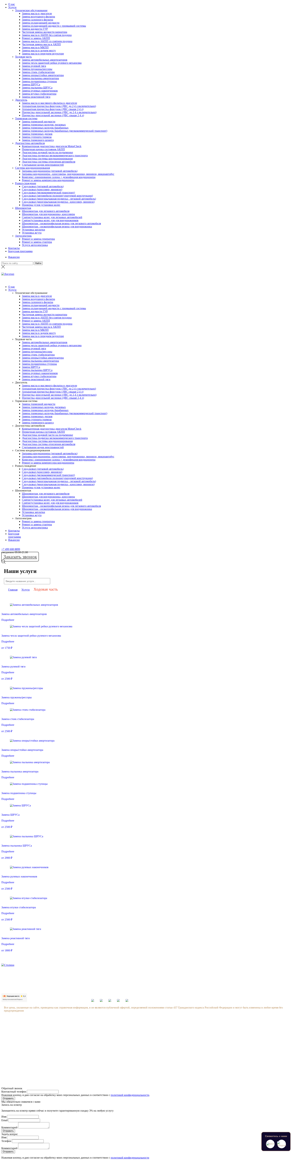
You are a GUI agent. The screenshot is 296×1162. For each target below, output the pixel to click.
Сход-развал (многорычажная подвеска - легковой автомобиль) (59, 198)
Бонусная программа (20, 251)
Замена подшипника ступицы (39, 81)
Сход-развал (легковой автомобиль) (43, 186)
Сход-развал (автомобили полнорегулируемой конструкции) (57, 195)
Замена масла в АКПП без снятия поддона (47, 35)
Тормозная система (26, 118)
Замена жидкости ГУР (35, 28)
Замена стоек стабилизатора (38, 72)
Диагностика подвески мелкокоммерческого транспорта (55, 155)
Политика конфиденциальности (55, 1061)
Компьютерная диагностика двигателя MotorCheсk (51, 146)
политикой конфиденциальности (130, 1095)
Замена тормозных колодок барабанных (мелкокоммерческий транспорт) (64, 130)
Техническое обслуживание (31, 10)
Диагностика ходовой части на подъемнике (47, 152)
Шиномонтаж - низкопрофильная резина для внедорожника (57, 226)
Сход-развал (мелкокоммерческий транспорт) (48, 192)
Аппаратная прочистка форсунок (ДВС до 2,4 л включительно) (59, 106)
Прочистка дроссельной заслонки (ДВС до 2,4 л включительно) (59, 112)
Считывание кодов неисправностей (43, 164)
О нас (11, 4)
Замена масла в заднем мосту (39, 50)
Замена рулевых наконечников (40, 90)
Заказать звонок (20, 556)
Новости (41, 1041)
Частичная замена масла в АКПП (41, 44)
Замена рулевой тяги (34, 65)
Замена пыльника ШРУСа (37, 87)
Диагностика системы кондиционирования (47, 158)
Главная (12, 589)
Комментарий (9, 1127)
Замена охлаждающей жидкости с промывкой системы (54, 25)
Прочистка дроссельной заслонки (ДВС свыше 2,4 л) (53, 115)
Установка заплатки (33, 229)
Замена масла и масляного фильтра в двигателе (49, 103)
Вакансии (14, 257)
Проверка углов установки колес (41, 204)
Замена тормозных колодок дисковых (44, 124)
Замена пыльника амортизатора (40, 78)
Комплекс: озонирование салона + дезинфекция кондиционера (58, 177)
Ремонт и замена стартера (37, 241)
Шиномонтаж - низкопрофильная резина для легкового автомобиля (61, 223)
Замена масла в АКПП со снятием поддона (47, 41)
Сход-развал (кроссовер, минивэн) (42, 189)
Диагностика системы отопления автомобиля (48, 161)
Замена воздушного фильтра (38, 16)
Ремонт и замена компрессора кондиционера (48, 180)
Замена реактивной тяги (36, 96)
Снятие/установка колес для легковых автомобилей (52, 217)
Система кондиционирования (32, 167)
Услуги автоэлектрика (35, 245)
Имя (3, 1116)
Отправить (8, 1098)
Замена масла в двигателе (37, 13)
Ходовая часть (23, 56)
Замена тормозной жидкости (38, 121)
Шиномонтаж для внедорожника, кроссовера (48, 214)
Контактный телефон (13, 1091)
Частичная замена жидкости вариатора (44, 32)
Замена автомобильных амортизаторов (44, 59)
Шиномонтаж (23, 208)
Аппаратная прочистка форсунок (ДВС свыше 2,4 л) (52, 109)
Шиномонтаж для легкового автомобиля (45, 211)
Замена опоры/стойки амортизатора (43, 75)
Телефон (6, 1141)
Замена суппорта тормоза (37, 137)
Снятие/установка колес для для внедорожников (50, 220)
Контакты (14, 248)
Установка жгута (31, 232)
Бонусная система (46, 1035)
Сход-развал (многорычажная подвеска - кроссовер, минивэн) (58, 201)
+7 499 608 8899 (10, 549)
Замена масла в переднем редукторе (43, 53)
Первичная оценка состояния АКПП (43, 149)
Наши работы (44, 1054)
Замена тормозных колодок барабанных (45, 127)
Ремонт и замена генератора (38, 238)
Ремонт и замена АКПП (36, 38)
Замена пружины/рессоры (37, 69)
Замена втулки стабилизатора (39, 93)
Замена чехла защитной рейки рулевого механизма (52, 62)
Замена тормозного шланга (38, 140)
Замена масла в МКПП (35, 47)
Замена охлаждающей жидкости (40, 22)
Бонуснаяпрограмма (14, 535)
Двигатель (21, 99)
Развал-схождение (25, 183)
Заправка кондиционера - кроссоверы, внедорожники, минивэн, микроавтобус (68, 174)
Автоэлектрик (23, 235)
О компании (43, 1028)
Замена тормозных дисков (37, 133)
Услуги (12, 7)
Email (4, 1120)
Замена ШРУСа (31, 84)
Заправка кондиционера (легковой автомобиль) (49, 170)
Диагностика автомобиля (30, 143)
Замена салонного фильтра (37, 19)
